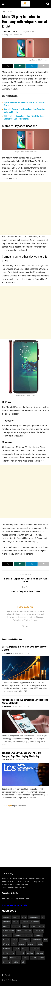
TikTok (33, 958)
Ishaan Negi (8, 653)
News (10, 12)
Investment (36, 940)
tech (5, 958)
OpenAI (25, 949)
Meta (40, 944)
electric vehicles (24, 931)
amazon (6, 922)
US (23, 962)
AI (42, 917)
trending (6, 962)
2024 (24, 917)
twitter (16, 962)
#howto (16, 917)
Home (4, 12)
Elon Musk (39, 931)
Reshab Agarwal (12, 31)
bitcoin (6, 926)
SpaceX (21, 953)
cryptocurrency (37, 926)
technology (14, 958)
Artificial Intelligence (30, 922)
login (10, 805)
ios (45, 940)
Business (16, 926)
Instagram (24, 940)
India (15, 940)
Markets (31, 944)
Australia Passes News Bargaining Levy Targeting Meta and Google (24, 110)
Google (6, 940)
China (25, 926)
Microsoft (7, 949)
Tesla (25, 958)
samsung (35, 949)
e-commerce (8, 931)
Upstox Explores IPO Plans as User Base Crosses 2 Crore (25, 103)
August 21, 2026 (20, 653)
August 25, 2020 (29, 31)
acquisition (33, 917)
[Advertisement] (25, 208)
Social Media (8, 953)
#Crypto (6, 917)
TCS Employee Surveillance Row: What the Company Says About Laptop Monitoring (25, 117)
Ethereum (7, 935)
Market (21, 944)
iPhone (6, 944)
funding (29, 935)
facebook (18, 935)
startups (39, 953)
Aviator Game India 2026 (14, 905)
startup (30, 953)
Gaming (39, 935)
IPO (14, 944)
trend (42, 958)
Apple (15, 922)
